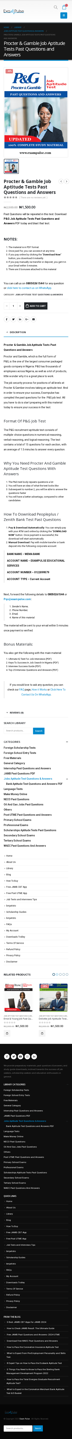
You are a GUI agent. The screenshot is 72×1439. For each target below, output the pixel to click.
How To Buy (12, 881)
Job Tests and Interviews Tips (21, 899)
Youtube (20, 1056)
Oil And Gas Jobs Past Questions (23, 804)
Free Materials (12, 758)
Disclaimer (11, 961)
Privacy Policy (13, 955)
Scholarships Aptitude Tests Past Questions (30, 830)
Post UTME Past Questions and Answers (28, 814)
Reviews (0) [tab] (16, 712)
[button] (53, 974)
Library (9, 868)
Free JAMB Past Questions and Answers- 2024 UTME (33, 1334)
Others (8, 809)
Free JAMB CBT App (16, 887)
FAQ (21, 689)
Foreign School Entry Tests (20, 752)
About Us (11, 862)
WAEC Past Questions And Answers (25, 845)
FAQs (9, 924)
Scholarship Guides (16, 912)
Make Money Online (15, 794)
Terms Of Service (15, 943)
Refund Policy (13, 949)
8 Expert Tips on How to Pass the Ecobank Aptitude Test (34, 1363)
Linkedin (34, 1056)
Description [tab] (18, 332)
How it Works (39, 689)
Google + (27, 319)
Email (33, 319)
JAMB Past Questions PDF (19, 773)
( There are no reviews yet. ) (33, 197)
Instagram (27, 1056)
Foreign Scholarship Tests (20, 747)
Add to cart (38, 306)
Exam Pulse (25, 1419)
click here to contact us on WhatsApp (29, 288)
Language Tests (13, 789)
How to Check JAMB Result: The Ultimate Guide (30, 1328)
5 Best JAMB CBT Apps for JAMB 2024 (26, 1322)
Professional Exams (16, 825)
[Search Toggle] (55, 7)
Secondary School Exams (19, 835)
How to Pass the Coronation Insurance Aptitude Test (33, 1347)
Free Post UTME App (16, 893)
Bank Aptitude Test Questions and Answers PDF (34, 783)
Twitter (13, 319)
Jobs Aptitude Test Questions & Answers (39, 295)
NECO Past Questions (16, 799)
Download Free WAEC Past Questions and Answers (32, 1341)
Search (38, 731)
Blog (8, 874)
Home (9, 856)
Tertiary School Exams (17, 840)
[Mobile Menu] (63, 15)
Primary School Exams (17, 819)
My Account (12, 930)
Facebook (7, 319)
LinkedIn (20, 319)
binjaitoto (11, 905)
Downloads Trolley (15, 937)
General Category (14, 763)
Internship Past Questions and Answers (27, 768)
